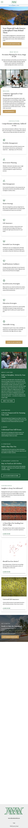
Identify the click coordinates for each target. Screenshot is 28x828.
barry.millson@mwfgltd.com (14, 818)
